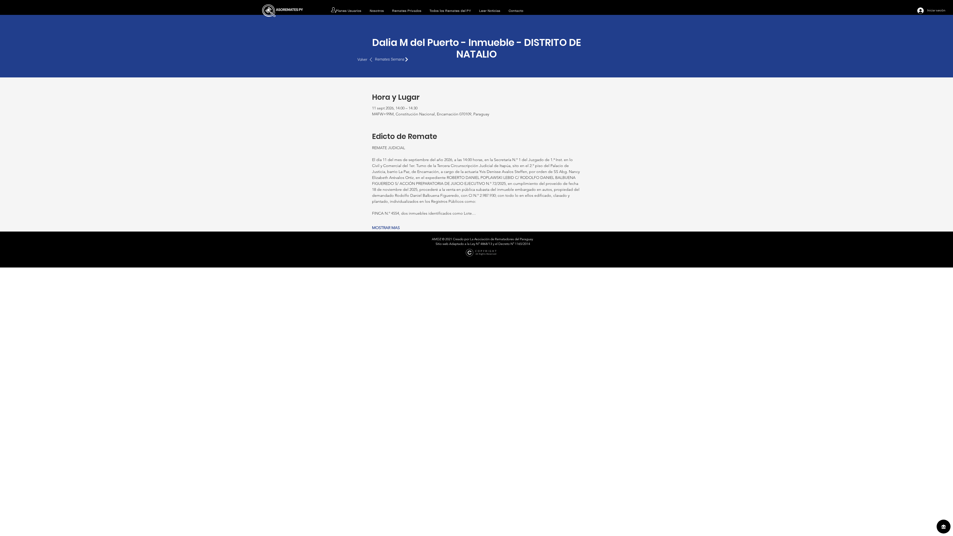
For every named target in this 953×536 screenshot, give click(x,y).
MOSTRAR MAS (386, 227)
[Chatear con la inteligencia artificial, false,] (944, 527)
